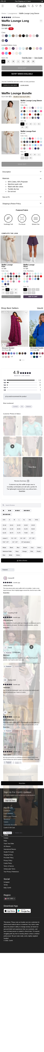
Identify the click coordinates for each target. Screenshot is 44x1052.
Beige (4, 547)
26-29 (26, 525)
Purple (39, 551)
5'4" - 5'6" (22, 538)
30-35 (33, 525)
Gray (32, 547)
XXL (30, 519)
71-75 (18, 533)
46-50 (18, 529)
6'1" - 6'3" (15, 542)
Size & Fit (6, 197)
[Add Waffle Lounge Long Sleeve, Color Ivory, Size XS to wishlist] (41, 20)
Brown (25, 547)
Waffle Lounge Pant (28, 131)
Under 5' (5, 538)
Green (39, 547)
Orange (24, 551)
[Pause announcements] (42, 1)
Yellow (18, 555)
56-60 (33, 529)
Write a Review (25, 561)
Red (4, 555)
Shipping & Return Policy (11, 204)
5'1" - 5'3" (13, 538)
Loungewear (12, 13)
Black (11, 547)
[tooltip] (28, 481)
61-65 (4, 533)
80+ (32, 533)
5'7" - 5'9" (31, 538)
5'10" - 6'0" (6, 542)
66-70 (11, 533)
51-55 (26, 529)
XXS (4, 519)
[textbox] (21, 505)
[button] (3, 353)
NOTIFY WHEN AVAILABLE (22, 74)
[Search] (29, 6)
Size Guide (38, 58)
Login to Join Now (10, 85)
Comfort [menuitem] (15, 406)
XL (24, 519)
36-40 (4, 529)
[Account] (33, 6)
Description (6, 172)
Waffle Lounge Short (28, 265)
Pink (31, 551)
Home (4, 13)
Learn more (24, 85)
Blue (18, 547)
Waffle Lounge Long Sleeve (31, 100)
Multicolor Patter (7, 551)
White (10, 555)
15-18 (4, 525)
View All (40, 308)
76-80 (26, 533)
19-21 (11, 525)
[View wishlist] (36, 6)
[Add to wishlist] (26, 312)
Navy (17, 551)
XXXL (36, 519)
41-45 (11, 529)
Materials (5, 178)
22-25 (18, 525)
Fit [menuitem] (22, 406)
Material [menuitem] (28, 406)
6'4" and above (25, 542)
